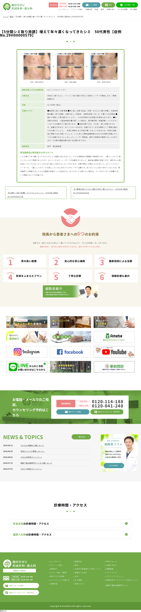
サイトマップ (111, 572)
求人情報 (133, 9)
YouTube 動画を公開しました (32, 445)
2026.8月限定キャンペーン (31, 457)
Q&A (76, 576)
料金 (96, 9)
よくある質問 (123, 9)
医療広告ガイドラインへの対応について (122, 580)
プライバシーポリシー (115, 576)
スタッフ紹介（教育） (59, 572)
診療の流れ (111, 9)
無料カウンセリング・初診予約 (21, 592)
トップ (5, 16)
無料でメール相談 (16, 585)
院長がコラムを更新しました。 (33, 451)
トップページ (64, 9)
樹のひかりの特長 (57, 576)
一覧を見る (81, 437)
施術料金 (78, 561)
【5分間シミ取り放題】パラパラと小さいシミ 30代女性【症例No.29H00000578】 (32, 195)
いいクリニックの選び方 (60, 580)
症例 (102, 9)
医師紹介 (53, 569)
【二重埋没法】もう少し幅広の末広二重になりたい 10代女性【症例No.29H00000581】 (100, 191)
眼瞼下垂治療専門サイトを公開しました (36, 463)
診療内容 (88, 9)
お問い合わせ (111, 565)
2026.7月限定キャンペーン (31, 469)
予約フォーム (111, 561)
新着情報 (109, 569)
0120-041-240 (74, 6)
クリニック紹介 (77, 9)
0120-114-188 (74, 3)
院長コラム (79, 583)
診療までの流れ (81, 572)
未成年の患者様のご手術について (88, 569)
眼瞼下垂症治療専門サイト (116, 585)
